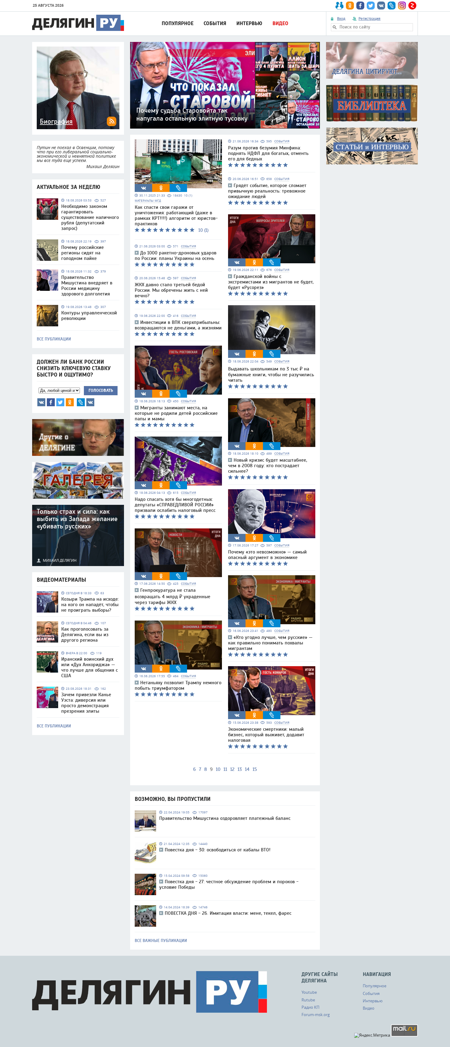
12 (232, 769)
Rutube (308, 1000)
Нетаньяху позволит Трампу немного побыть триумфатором (178, 685)
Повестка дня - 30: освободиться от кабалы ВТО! (218, 850)
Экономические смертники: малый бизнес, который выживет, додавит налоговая (266, 734)
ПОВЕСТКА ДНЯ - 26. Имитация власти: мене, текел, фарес (228, 913)
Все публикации (54, 339)
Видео (280, 23)
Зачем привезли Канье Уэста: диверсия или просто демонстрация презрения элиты (86, 703)
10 (218, 769)
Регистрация (369, 19)
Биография (56, 122)
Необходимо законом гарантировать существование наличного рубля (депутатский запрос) (90, 217)
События (215, 23)
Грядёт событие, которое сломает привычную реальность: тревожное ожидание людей (267, 191)
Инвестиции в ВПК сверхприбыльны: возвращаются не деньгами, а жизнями (178, 325)
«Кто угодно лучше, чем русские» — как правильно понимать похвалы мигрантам (270, 643)
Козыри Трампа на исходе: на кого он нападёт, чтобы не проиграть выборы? (90, 604)
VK (41, 402)
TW (60, 402)
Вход (341, 19)
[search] (334, 27)
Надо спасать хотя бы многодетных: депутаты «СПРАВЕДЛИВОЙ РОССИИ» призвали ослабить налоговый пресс (175, 505)
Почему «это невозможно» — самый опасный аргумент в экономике (267, 554)
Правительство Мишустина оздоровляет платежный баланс (225, 818)
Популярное (177, 23)
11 (225, 769)
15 (255, 769)
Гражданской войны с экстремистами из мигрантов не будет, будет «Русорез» (270, 282)
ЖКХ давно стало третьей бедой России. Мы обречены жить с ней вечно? (171, 290)
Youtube (309, 992)
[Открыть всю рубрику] (372, 60)
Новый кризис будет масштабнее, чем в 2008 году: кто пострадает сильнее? (267, 465)
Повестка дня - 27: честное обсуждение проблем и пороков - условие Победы (228, 884)
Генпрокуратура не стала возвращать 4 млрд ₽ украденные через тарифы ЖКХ (172, 596)
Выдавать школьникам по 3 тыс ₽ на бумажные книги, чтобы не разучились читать (271, 374)
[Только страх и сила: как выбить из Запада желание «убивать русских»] (78, 535)
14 (247, 769)
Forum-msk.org (316, 1014)
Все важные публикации (161, 940)
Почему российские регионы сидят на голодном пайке (82, 253)
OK (70, 402)
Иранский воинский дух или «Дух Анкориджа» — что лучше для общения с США (89, 667)
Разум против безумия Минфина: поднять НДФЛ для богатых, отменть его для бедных (268, 153)
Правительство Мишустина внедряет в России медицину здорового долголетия (86, 286)
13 (240, 769)
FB (51, 402)
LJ (81, 402)
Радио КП (310, 1007)
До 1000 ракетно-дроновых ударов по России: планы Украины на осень (175, 255)
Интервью (249, 23)
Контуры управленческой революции (89, 315)
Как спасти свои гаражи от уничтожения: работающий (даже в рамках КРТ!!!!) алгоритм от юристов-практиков (176, 216)
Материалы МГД (148, 201)
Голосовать (100, 390)
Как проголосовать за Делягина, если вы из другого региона (84, 634)
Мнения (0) (90, 402)
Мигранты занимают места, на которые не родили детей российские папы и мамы (176, 413)
